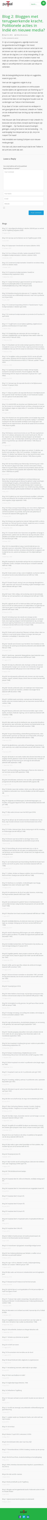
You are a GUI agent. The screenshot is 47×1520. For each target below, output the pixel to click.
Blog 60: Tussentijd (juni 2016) (11, 986)
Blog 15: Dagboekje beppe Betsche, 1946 (15, 1383)
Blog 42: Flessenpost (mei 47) (11, 1154)
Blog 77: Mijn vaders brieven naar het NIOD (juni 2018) (19, 812)
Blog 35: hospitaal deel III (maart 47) (13, 1211)
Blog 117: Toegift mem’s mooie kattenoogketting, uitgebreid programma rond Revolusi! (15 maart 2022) (22, 325)
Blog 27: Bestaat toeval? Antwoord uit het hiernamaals (19, 1282)
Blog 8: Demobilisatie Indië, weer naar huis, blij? (17, 1442)
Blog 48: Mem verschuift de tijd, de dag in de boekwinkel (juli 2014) (22, 1099)
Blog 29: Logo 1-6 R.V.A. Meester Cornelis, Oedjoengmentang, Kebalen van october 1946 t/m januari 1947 (21, 1264)
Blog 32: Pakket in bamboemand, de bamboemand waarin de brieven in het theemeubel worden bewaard (21, 1237)
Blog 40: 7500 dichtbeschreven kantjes (14, 1171)
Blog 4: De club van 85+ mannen (12, 1474)
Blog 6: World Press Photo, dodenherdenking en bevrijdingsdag (22, 1457)
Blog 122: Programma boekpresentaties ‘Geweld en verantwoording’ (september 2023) (18, 273)
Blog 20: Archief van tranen (10, 1345)
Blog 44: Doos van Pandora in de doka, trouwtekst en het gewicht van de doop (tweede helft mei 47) (22, 1136)
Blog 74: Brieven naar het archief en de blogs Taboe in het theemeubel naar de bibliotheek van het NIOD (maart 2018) (20, 840)
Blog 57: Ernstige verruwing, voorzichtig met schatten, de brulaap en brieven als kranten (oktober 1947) (23, 1014)
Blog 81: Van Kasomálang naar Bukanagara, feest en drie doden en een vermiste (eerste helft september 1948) (23, 771)
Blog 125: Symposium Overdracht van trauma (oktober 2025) (21, 246)
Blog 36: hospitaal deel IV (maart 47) (13, 1204)
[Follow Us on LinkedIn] (28, 1516)
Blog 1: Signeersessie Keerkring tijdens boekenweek (18, 1499)
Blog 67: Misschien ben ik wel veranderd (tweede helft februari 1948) (23, 913)
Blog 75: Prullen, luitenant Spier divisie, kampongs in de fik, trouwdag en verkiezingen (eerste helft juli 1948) (23, 830)
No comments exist (11, 38)
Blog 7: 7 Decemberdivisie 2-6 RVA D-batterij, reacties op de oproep (23, 1449)
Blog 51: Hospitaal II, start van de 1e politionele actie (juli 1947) (21, 1072)
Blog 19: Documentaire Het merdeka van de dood (17, 1352)
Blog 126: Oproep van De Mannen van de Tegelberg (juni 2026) (21, 238)
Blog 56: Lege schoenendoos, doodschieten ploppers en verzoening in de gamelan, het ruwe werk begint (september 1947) (23, 1023)
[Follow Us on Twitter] (24, 1516)
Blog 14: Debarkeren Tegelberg (12, 1390)
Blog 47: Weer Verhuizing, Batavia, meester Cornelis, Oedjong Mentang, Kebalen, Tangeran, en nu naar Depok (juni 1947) (21, 1107)
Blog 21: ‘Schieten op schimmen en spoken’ (15, 1337)
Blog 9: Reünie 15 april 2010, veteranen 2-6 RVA (16, 1434)
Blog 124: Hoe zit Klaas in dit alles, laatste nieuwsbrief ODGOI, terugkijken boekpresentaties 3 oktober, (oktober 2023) (21, 254)
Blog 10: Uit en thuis (8, 1427)
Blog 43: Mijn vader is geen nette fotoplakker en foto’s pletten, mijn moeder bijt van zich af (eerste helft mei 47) (22, 1145)
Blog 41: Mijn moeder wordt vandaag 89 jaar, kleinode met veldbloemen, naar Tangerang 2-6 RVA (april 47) (23, 1163)
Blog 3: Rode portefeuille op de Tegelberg (15, 1482)
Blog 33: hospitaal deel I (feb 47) (12, 1228)
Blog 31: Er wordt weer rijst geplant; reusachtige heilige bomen (21, 1245)
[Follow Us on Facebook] (19, 1516)
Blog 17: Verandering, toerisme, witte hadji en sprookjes (19, 1368)
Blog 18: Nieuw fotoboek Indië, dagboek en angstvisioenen (20, 1360)
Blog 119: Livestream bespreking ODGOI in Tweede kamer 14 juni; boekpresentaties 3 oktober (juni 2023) (22, 306)
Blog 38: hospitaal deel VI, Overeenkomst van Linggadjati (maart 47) (23, 1188)
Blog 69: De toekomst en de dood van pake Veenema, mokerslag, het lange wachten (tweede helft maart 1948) (22, 893)
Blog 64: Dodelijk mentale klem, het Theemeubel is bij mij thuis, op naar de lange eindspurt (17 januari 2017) (22, 945)
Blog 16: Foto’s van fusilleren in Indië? (13, 1375)
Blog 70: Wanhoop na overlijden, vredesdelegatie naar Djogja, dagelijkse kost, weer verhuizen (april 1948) (21, 884)
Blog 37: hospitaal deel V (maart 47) (13, 1196)
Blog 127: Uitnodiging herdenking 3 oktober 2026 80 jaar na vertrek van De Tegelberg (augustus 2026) (23, 229)
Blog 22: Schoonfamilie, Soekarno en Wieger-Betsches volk (20, 1329)
